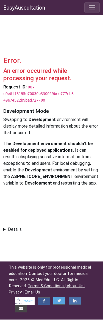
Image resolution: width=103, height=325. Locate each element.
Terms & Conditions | (47, 286)
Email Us (32, 292)
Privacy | (17, 292)
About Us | (76, 286)
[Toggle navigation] (92, 7)
